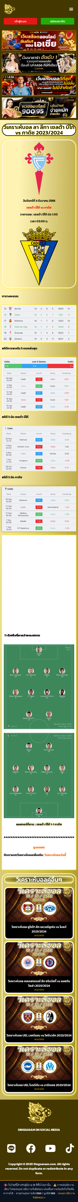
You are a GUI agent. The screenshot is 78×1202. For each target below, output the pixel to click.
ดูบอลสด (39, 847)
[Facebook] (30, 1148)
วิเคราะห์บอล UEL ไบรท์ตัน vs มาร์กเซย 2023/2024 (39, 1085)
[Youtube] (50, 1148)
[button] (71, 9)
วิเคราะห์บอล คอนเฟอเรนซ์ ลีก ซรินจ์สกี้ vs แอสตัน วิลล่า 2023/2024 (39, 983)
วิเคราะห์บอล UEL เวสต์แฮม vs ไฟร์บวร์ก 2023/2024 (39, 1035)
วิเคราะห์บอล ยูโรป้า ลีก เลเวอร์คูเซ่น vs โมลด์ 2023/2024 (39, 929)
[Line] (11, 1148)
